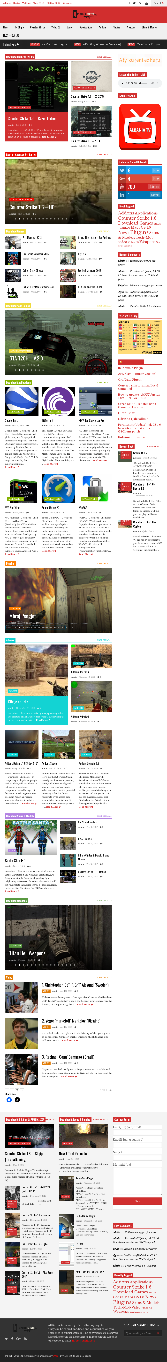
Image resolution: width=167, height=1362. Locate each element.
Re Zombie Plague (131, 368)
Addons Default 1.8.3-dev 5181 (21, 763)
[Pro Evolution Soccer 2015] (13, 258)
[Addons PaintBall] (91, 696)
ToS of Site (85, 1356)
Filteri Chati (126, 413)
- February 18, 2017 (26, 960)
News (5, 27)
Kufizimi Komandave (132, 437)
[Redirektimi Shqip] (58, 600)
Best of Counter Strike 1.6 (21, 155)
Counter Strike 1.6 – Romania (37, 1215)
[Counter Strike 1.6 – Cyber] (12, 1254)
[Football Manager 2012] (68, 275)
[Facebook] (129, 3)
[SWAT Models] (68, 843)
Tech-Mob (144, 237)
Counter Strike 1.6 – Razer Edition (32, 118)
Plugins (16, 3)
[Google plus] (140, 3)
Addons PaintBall (80, 717)
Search (158, 3)
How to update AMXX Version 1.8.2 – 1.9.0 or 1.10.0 (139, 396)
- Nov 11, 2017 (91, 292)
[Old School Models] (68, 827)
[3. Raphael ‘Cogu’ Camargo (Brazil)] (21, 1069)
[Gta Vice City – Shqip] (58, 342)
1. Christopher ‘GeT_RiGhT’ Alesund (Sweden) (75, 985)
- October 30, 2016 (26, 623)
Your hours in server (139, 1312)
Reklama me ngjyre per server (145, 285)
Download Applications (18, 383)
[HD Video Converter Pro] (95, 401)
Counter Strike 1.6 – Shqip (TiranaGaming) (24, 1156)
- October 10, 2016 (86, 677)
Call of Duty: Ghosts (33, 270)
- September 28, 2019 (143, 496)
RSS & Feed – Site (132, 362)
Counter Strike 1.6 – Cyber (35, 1244)
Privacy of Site (67, 1356)
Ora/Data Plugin (85, 44)
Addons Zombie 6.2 (89, 763)
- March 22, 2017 (36, 1281)
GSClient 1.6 (140, 453)
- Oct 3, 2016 (18, 425)
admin (11, 125)
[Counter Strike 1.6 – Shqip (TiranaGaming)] (29, 1136)
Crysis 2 (82, 254)
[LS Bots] (66, 1254)
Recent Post (126, 446)
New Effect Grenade (73, 1153)
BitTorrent (47, 420)
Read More (48, 137)
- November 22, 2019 (25, 708)
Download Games (15, 231)
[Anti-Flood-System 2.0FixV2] (66, 1282)
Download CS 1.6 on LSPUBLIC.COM (25, 1120)
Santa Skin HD (15, 860)
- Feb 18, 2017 (91, 827)
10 (96, 146)
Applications (86, 27)
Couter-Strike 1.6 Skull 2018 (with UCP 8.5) (36, 1189)
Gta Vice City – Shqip (29, 358)
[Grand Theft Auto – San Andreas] (68, 242)
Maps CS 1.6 (38, 3)
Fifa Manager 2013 (32, 237)
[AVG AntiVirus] (21, 488)
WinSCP (83, 507)
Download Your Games (18, 306)
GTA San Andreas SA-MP (90, 287)
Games (70, 27)
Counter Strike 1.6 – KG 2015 (87, 96)
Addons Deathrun (80, 672)
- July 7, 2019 (20, 125)
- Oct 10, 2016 (55, 768)
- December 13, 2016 (92, 1221)
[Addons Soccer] (58, 744)
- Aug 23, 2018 (18, 768)
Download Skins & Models (20, 816)
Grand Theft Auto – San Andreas (94, 237)
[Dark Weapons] (58, 937)
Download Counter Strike (20, 57)
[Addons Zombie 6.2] (95, 744)
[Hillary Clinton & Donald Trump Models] (68, 860)
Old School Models (87, 822)
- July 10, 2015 (84, 146)
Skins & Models (149, 27)
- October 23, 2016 (86, 722)
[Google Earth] (21, 401)
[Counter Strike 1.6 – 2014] (91, 121)
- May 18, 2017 (89, 1249)
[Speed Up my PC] (58, 488)
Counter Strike (37, 27)
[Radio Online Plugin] (66, 1226)
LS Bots (79, 1244)
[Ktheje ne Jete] (36, 670)
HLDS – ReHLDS (11, 35)
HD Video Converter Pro (92, 420)
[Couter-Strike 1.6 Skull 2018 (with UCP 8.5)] (12, 1198)
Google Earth (12, 420)
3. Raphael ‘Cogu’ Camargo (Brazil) (68, 1057)
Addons (7, 3)
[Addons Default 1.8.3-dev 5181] (21, 744)
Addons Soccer (50, 763)
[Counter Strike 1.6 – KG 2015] (91, 76)
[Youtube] (146, 3)
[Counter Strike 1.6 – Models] (68, 876)
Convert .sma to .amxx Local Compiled (139, 44)
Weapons (67, 3)
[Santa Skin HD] (31, 837)
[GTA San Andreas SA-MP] (68, 291)
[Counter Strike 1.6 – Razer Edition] (36, 86)
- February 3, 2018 (37, 1196)
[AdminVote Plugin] (66, 1188)
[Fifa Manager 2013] (13, 242)
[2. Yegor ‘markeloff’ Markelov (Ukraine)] (21, 1033)
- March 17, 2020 (149, 458)
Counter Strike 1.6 (19, 108)
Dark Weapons (22, 953)
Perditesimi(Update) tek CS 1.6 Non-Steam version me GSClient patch (139, 275)
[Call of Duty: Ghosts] (13, 275)
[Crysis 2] (68, 258)
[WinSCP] (95, 488)
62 (42, 214)
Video (46, 991)
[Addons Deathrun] (91, 656)
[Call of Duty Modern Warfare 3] (13, 291)
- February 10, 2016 (26, 214)
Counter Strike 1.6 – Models (92, 872)
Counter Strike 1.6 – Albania (145, 306)
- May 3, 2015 (18, 1165)
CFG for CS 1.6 (54, 3)
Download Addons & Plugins (75, 1120)
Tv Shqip (26, 3)
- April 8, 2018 (72, 1159)
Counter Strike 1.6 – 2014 (85, 141)
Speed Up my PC (51, 507)
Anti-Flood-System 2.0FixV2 (90, 1272)
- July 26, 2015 (35, 1249)
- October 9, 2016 (91, 1277)
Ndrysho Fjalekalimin (133, 418)
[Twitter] (134, 3)
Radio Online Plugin (85, 1216)
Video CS (55, 27)
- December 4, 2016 (38, 1220)
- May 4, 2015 (84, 101)
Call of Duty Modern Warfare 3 (38, 287)
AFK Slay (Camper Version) (38, 44)
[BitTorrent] (58, 401)
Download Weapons (16, 901)
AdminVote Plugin (84, 1178)
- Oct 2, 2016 (36, 242)
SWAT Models (85, 839)
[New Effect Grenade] (83, 1136)
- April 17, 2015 (65, 991)
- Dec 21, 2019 (18, 866)
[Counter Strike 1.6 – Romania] (12, 1225)
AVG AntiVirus (12, 507)
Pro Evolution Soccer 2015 (36, 254)
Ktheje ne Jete (18, 701)
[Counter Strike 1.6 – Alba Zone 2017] (12, 1283)
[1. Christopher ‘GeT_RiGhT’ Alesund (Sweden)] (21, 997)
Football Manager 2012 (89, 270)
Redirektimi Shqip (26, 616)
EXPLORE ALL (104, 57)
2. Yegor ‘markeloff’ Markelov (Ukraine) (71, 1021)
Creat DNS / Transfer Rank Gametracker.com (137, 405)
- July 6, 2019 (23, 365)
